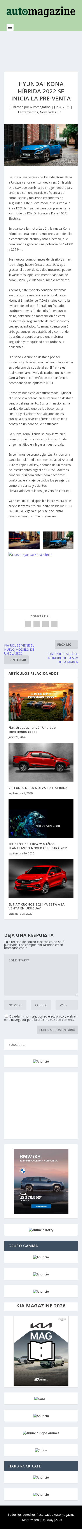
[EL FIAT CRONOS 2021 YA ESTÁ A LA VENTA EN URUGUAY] (41, 878)
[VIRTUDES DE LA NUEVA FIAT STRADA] (41, 762)
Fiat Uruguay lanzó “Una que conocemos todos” (32, 729)
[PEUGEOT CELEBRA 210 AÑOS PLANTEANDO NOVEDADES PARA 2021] (41, 818)
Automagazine (40, 107)
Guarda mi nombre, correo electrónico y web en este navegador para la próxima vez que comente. (40, 1018)
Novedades (48, 112)
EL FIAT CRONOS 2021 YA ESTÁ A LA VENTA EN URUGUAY (37, 906)
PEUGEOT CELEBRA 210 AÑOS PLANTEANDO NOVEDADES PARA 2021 (38, 846)
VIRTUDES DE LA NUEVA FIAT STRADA (38, 788)
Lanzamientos (28, 112)
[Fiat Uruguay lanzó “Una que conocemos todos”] (41, 702)
